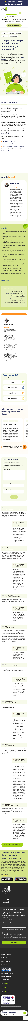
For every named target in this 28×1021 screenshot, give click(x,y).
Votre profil (5, 926)
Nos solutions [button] (5, 19)
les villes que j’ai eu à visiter (10, 141)
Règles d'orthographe (8, 28)
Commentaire (7, 469)
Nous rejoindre (5, 961)
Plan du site (4, 965)
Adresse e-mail (7, 489)
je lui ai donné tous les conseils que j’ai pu (13, 146)
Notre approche (19, 21)
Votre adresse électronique (9, 920)
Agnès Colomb (10, 299)
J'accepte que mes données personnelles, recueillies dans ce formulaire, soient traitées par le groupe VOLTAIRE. (15, 936)
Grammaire (15, 28)
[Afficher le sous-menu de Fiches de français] (14, 22)
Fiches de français (9, 21)
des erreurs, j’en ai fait (8, 144)
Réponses (5, 280)
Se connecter (12, 16)
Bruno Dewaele (10, 293)
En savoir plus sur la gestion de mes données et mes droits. (15, 937)
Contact (4, 951)
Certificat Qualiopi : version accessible (11, 1006)
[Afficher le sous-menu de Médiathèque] (25, 19)
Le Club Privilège (6, 958)
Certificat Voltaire (14, 19)
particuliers (5, 3)
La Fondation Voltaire (7, 973)
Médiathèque (22, 19)
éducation (15, 3)
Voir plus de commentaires (11, 845)
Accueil (2, 28)
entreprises (19, 4)
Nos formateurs (6, 954)
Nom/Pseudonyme (8, 483)
